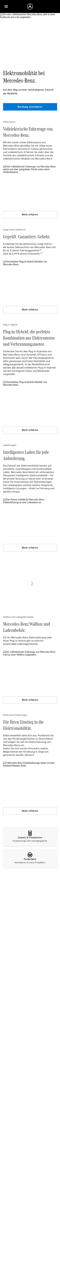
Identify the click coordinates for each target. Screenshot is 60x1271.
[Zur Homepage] (30, 6)
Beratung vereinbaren (30, 106)
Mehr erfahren (30, 214)
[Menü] (6, 6)
